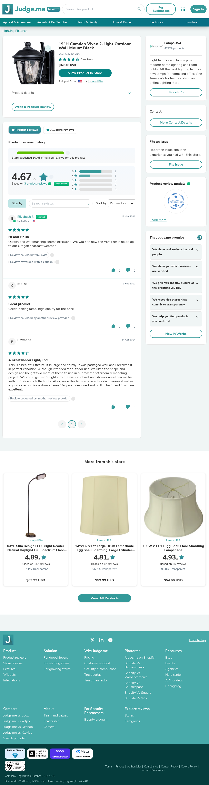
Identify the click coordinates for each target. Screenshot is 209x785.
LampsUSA (95, 81)
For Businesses (161, 9)
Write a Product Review (32, 107)
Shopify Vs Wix (136, 698)
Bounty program (96, 720)
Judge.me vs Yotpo (16, 721)
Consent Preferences (153, 770)
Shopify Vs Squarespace (134, 685)
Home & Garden (122, 22)
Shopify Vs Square (138, 693)
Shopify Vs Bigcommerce (134, 665)
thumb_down (128, 270)
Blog (168, 658)
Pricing (89, 658)
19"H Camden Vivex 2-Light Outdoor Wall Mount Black (95, 46)
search (139, 9)
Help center (173, 675)
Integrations (11, 680)
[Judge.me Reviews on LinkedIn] (101, 640)
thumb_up (112, 270)
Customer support (97, 663)
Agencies (172, 669)
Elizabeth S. (25, 216)
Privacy (120, 766)
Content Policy (169, 766)
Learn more (158, 220)
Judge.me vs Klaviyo (17, 733)
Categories (132, 721)
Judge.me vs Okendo (18, 727)
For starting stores (57, 663)
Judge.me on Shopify (140, 658)
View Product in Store (85, 73)
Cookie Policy (189, 766)
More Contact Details (176, 122)
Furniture (191, 22)
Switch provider (14, 738)
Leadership (51, 721)
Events (170, 663)
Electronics (156, 22)
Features (9, 669)
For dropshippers (56, 658)
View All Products (105, 598)
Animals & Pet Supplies (52, 22)
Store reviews (13, 663)
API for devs (174, 680)
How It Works (176, 334)
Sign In (198, 9)
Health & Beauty (87, 22)
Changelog (173, 686)
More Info (176, 92)
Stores (129, 715)
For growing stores (57, 669)
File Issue (176, 164)
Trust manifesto (95, 680)
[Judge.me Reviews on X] (92, 640)
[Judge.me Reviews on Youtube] (110, 640)
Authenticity (134, 766)
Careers (49, 727)
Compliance (151, 766)
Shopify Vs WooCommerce (136, 675)
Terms (108, 766)
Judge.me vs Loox (16, 715)
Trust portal (92, 675)
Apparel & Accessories (17, 22)
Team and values (56, 715)
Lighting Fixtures (14, 31)
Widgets (9, 675)
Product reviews (14, 658)
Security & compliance (100, 669)
